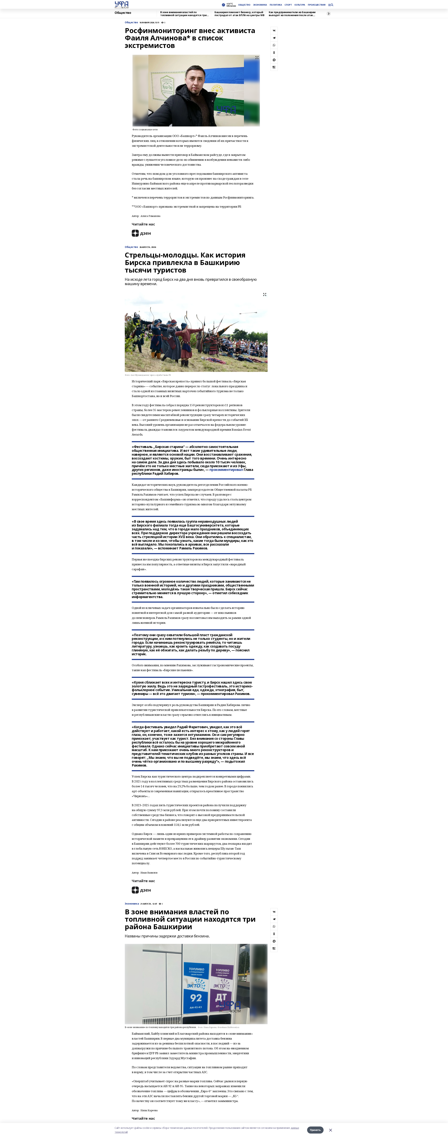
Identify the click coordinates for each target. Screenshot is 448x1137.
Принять (315, 1130)
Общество (123, 13)
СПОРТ (288, 5)
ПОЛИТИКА (276, 5)
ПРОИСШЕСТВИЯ (316, 5)
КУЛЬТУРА (300, 5)
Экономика (132, 903)
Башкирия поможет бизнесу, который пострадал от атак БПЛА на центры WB (239, 14)
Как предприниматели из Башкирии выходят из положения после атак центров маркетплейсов (292, 14)
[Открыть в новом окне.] (141, 233)
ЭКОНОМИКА (260, 5)
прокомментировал (226, 469)
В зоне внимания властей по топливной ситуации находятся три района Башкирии (183, 14)
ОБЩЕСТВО (244, 5)
